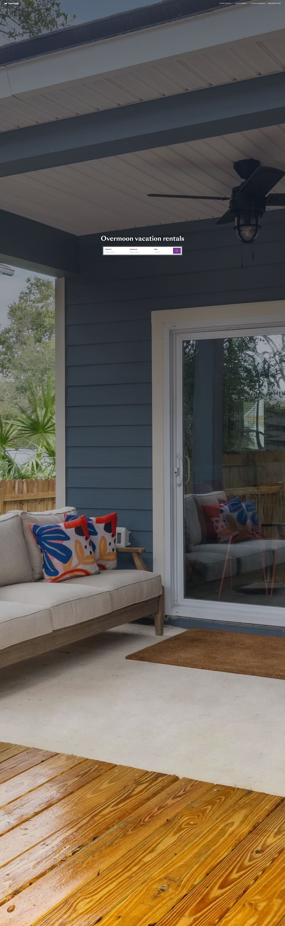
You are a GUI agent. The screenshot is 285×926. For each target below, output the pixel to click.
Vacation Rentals (225, 3)
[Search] (177, 251)
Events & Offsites (240, 3)
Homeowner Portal (274, 3)
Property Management (258, 3)
